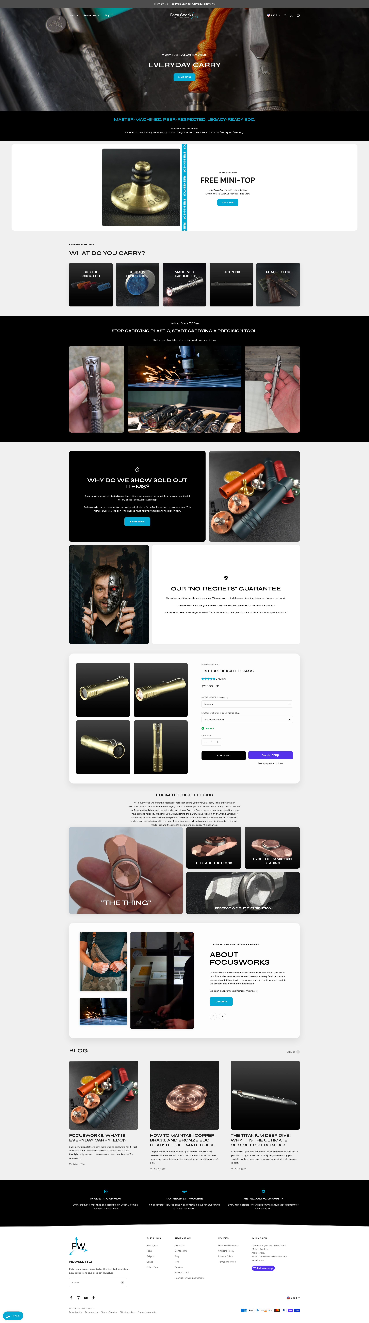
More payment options (270, 763)
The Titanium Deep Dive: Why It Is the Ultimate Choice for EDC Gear (261, 1140)
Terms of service (109, 1312)
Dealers (179, 1267)
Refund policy (75, 1312)
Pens (149, 1250)
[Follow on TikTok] (93, 1298)
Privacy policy (91, 1312)
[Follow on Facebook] (71, 1298)
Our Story (221, 1001)
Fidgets (151, 1256)
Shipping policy (127, 1312)
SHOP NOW (184, 77)
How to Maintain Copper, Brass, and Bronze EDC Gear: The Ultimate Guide (182, 1140)
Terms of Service (227, 1261)
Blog (107, 15)
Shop (72, 15)
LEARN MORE (137, 521)
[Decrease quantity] (206, 742)
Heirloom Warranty (267, 1204)
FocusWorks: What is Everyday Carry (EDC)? (97, 1138)
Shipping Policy (226, 1250)
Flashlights (152, 1245)
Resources (90, 15)
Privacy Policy (225, 1256)
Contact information (147, 1312)
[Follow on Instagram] (78, 1298)
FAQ (177, 1261)
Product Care (182, 1272)
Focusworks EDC (210, 664)
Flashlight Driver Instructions (190, 1277)
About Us (180, 1245)
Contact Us (181, 1250)
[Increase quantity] (217, 742)
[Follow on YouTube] (86, 1298)
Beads (150, 1261)
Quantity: (206, 735)
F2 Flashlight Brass (228, 671)
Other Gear (153, 1267)
